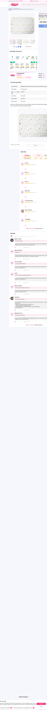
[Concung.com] (14, 4)
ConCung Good (20, 73)
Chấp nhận (41, 703)
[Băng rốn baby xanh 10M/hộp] (17, 58)
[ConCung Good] (12, 75)
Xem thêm (35, 145)
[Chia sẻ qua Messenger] (18, 46)
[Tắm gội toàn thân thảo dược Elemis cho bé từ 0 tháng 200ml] (28, 58)
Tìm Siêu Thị (34, 1)
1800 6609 (18, 1)
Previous (10, 62)
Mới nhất (38, 155)
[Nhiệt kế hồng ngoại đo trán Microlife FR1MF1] (12, 58)
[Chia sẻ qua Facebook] (20, 46)
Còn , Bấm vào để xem (34, 228)
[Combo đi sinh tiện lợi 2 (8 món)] (33, 58)
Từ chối (41, 706)
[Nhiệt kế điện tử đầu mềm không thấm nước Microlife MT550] (22, 58)
